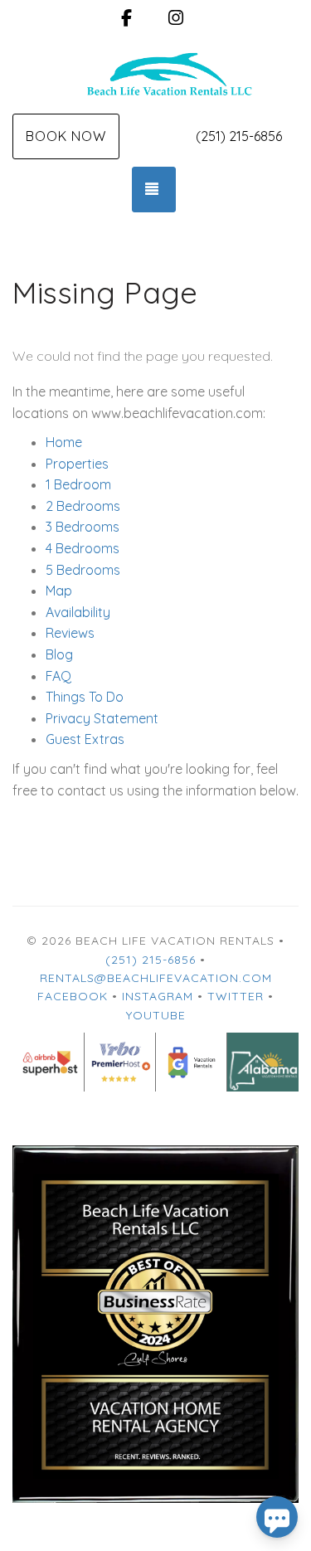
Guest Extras (85, 739)
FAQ (58, 676)
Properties (77, 463)
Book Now (66, 136)
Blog (59, 654)
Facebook (72, 996)
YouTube (156, 1015)
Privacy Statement (102, 718)
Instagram (157, 996)
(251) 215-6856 (239, 136)
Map (59, 590)
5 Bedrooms (83, 570)
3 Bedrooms (82, 526)
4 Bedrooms (82, 548)
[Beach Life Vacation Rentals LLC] (155, 73)
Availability (78, 612)
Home (64, 442)
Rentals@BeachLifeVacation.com (156, 977)
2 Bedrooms (83, 506)
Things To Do (85, 696)
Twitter (235, 996)
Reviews (70, 633)
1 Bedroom (78, 484)
